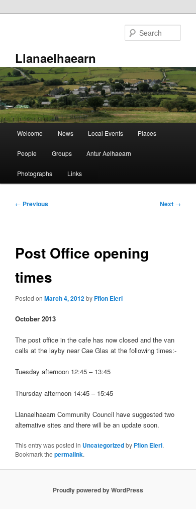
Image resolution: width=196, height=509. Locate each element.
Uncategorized (103, 445)
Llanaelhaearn (55, 57)
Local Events (105, 133)
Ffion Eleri (108, 298)
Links (74, 173)
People (27, 153)
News (65, 133)
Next (170, 203)
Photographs (34, 173)
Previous (31, 203)
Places (147, 133)
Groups (62, 153)
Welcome (30, 133)
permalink (68, 454)
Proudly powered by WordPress (98, 489)
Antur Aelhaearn (108, 153)
